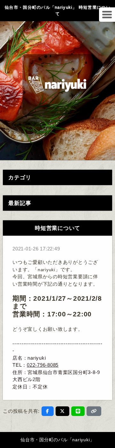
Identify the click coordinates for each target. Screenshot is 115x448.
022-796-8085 (42, 365)
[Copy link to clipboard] (94, 411)
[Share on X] (62, 411)
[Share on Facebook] (48, 411)
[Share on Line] (78, 411)
